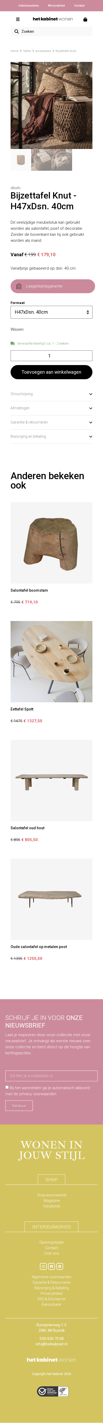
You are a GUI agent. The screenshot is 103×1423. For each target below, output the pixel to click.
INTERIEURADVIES (51, 1226)
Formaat (18, 302)
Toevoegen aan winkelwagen (51, 372)
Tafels (27, 51)
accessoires (43, 51)
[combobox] (51, 31)
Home (14, 51)
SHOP (51, 1179)
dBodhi (16, 188)
